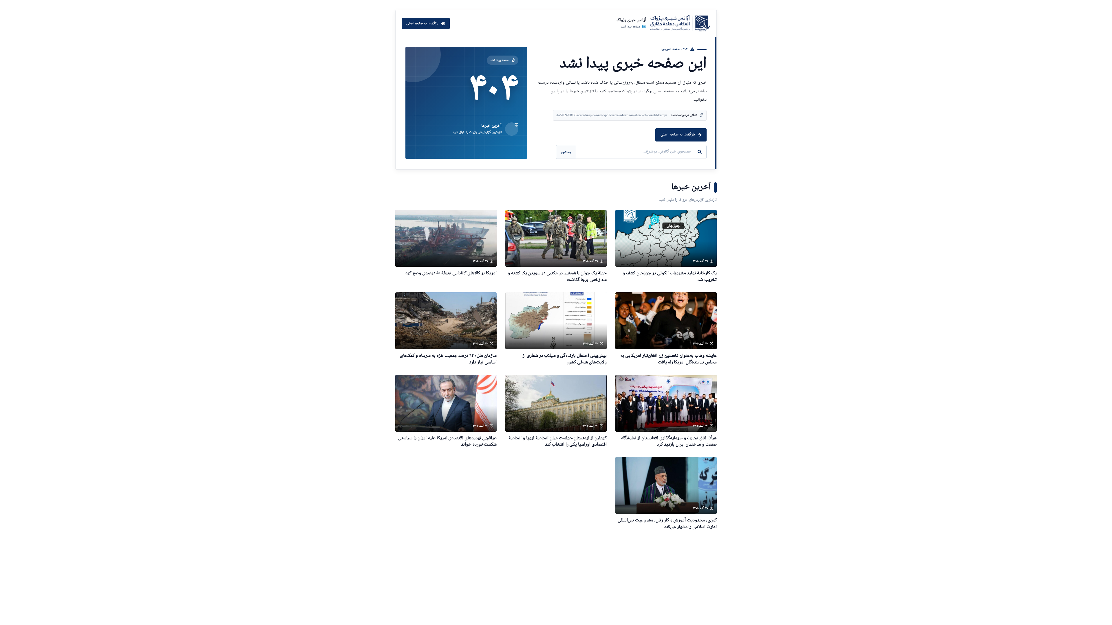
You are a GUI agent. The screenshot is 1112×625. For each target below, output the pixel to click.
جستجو (566, 152)
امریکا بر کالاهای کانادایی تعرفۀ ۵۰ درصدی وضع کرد (451, 273)
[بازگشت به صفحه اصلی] (680, 23)
